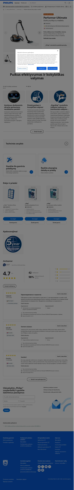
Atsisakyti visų (42, 68)
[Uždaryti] (57, 50)
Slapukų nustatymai (22, 68)
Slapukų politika (31, 64)
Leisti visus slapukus (52, 68)
